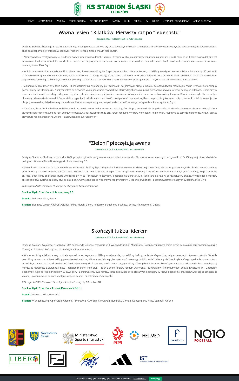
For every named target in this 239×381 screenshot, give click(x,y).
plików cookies (139, 379)
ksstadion (138, 39)
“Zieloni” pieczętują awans (119, 143)
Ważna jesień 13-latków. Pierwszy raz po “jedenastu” (120, 32)
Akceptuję (155, 379)
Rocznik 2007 (120, 39)
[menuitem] (31, 21)
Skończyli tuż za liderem (120, 230)
